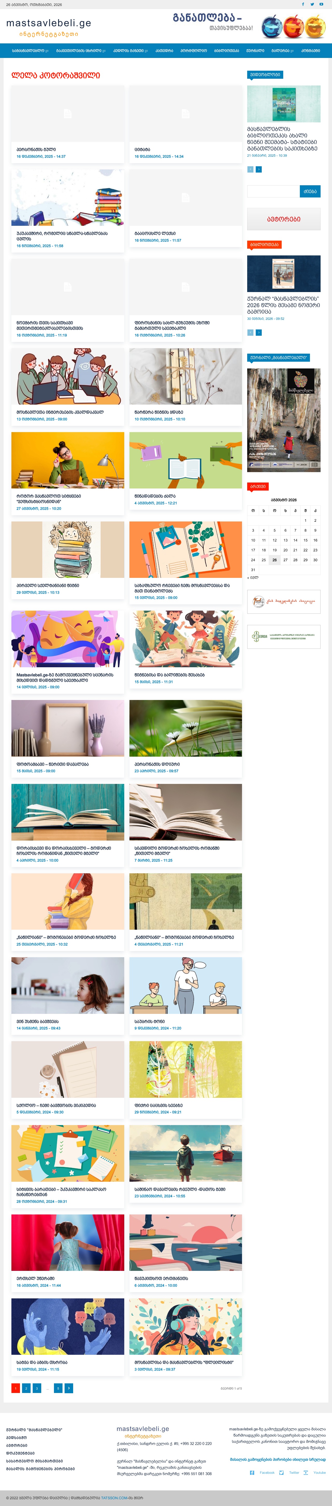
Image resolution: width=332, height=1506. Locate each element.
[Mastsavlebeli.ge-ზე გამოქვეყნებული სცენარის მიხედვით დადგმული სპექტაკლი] (67, 639)
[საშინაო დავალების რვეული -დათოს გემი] (185, 1153)
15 (305, 540)
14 (295, 540)
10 (253, 540)
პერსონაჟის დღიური (157, 764)
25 (264, 560)
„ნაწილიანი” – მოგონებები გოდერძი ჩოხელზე (66, 937)
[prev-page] (250, 169)
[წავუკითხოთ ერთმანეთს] (185, 1242)
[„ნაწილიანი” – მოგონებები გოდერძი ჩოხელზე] (67, 901)
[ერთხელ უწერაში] (67, 1242)
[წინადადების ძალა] (185, 460)
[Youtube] (321, 4)
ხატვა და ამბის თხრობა (42, 1362)
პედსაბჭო (16, 1438)
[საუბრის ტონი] (185, 985)
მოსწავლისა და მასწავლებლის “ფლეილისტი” (184, 1362)
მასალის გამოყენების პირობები (40, 1469)
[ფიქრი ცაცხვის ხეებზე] (185, 1069)
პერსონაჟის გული (36, 149)
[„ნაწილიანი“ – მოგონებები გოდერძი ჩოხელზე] (185, 901)
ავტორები (16, 1445)
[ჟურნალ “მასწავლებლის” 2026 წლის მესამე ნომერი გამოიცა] (284, 273)
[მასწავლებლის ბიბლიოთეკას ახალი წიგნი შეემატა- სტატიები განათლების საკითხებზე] (284, 103)
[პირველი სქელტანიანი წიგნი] (67, 549)
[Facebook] (303, 4)
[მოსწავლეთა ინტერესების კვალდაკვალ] (67, 376)
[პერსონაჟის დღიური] (185, 728)
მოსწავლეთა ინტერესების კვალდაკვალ (60, 412)
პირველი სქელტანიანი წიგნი (48, 585)
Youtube (320, 1473)
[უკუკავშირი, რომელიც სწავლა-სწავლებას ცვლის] (67, 197)
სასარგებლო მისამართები (34, 1461)
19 (275, 550)
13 (285, 540)
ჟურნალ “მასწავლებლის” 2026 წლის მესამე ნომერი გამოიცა (283, 305)
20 (285, 550)
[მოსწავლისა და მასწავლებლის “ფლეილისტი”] (185, 1326)
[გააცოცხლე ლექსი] (185, 197)
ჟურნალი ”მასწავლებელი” (34, 1430)
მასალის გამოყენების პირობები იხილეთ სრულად (278, 1459)
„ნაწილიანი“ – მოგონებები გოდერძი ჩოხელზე (184, 937)
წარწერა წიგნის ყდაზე (159, 412)
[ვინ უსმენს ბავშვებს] (67, 985)
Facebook (267, 1473)
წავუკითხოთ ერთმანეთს (161, 1278)
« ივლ (253, 578)
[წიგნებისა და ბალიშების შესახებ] (185, 639)
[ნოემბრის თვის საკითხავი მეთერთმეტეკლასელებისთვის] (67, 287)
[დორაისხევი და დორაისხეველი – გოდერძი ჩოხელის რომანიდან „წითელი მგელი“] (67, 812)
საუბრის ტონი (150, 1021)
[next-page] (69, 1388)
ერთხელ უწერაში (35, 1278)
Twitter (294, 1473)
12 (275, 540)
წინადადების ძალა (155, 496)
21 (295, 550)
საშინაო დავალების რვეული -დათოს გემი (180, 1189)
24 (253, 560)
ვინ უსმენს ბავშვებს (38, 1021)
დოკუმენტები (20, 1453)
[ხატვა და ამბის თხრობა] (67, 1326)
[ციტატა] (185, 113)
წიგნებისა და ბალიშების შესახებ (170, 675)
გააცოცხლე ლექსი (155, 233)
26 (275, 560)
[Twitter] (312, 4)
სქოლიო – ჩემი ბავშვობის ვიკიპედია (56, 1105)
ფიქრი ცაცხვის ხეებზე (159, 1105)
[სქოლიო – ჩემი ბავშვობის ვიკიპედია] (67, 1069)
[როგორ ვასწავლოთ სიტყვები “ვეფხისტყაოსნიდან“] (67, 460)
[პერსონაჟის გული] (67, 113)
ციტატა (142, 149)
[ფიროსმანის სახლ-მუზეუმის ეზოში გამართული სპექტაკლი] (185, 287)
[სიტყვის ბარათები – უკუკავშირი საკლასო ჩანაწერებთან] (67, 1153)
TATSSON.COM (114, 1498)
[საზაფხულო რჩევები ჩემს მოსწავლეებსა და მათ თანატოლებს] (185, 549)
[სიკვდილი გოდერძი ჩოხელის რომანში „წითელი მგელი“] (185, 812)
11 (264, 540)
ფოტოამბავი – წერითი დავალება (53, 764)
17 (253, 550)
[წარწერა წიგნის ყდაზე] (185, 376)
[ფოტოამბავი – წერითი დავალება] (67, 728)
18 (264, 550)
